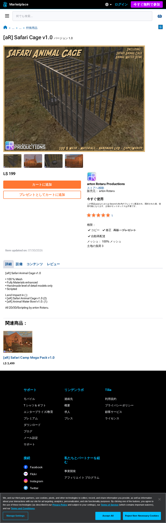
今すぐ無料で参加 (147, 4)
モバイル (29, 398)
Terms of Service (109, 505)
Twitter (34, 488)
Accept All (108, 515)
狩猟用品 (31, 27)
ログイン (121, 4)
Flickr (33, 474)
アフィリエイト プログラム (82, 477)
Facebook (36, 467)
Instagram (36, 481)
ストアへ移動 (95, 187)
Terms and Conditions (23, 508)
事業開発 (70, 471)
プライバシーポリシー (119, 405)
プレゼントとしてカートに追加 (42, 195)
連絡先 (68, 398)
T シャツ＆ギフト (35, 405)
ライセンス (112, 418)
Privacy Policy (59, 505)
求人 (67, 411)
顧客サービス (113, 411)
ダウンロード (32, 424)
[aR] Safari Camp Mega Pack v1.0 (28, 357)
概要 (67, 405)
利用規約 (111, 398)
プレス (68, 418)
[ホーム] (5, 27)
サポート (29, 444)
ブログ (28, 431)
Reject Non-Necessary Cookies (142, 515)
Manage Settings (15, 515)
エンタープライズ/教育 (38, 411)
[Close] (159, 499)
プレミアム (31, 418)
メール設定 (31, 437)
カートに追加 (42, 184)
